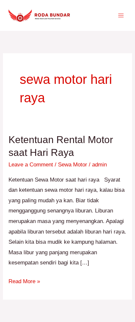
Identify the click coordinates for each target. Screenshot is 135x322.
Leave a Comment (31, 164)
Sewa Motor (72, 164)
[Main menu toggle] (121, 15)
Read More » (24, 280)
